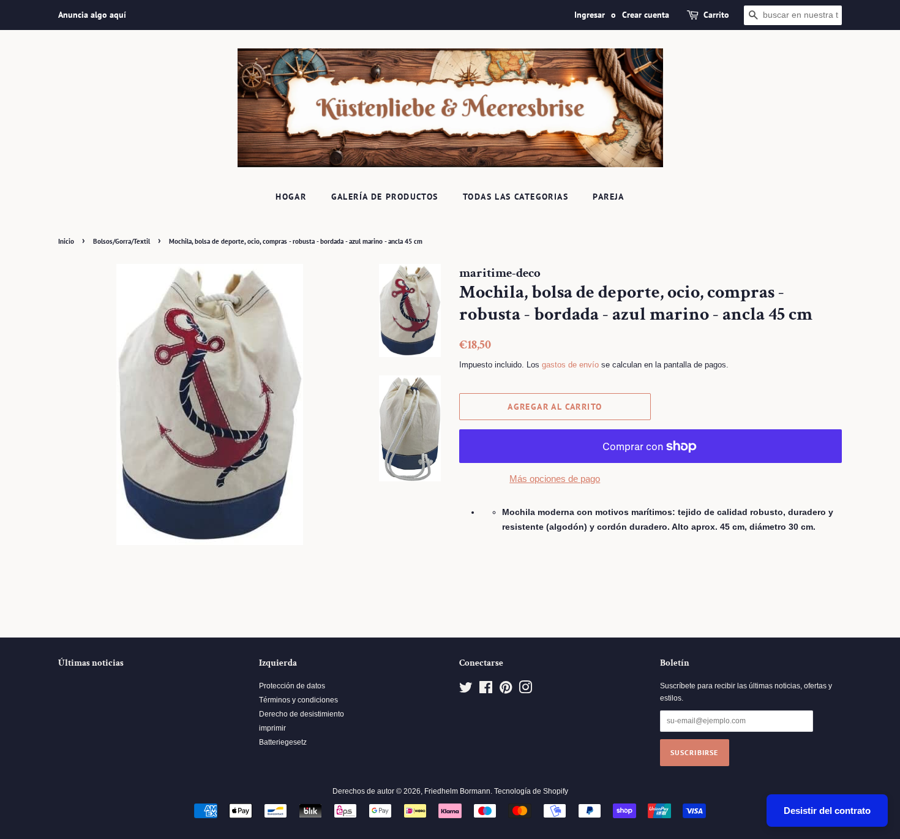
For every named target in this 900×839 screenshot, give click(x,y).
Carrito (716, 14)
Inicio (66, 241)
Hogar (291, 196)
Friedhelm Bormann (457, 791)
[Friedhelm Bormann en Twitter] (466, 690)
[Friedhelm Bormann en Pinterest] (505, 690)
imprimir (272, 728)
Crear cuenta (645, 14)
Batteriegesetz (283, 742)
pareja (608, 196)
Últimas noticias (91, 663)
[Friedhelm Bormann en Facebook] (486, 690)
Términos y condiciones (298, 700)
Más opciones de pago (554, 478)
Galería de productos (384, 196)
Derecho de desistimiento (301, 714)
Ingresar (589, 14)
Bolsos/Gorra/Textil (121, 241)
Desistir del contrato (827, 810)
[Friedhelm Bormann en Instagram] (525, 690)
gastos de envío (570, 364)
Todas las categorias (515, 196)
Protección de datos (292, 686)
